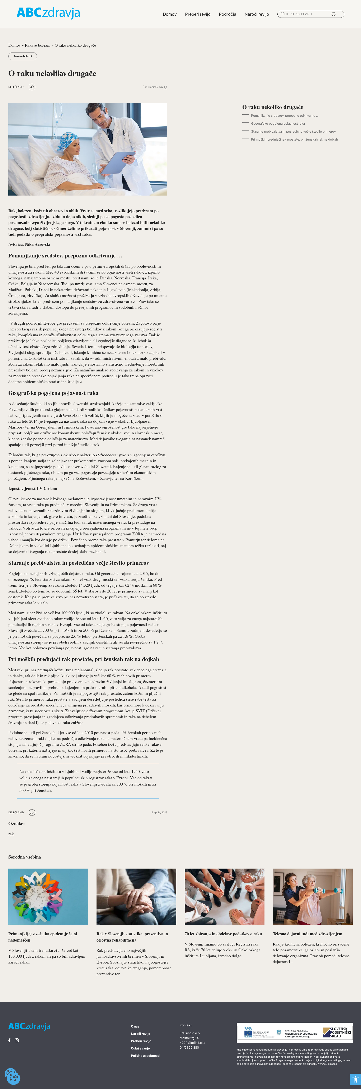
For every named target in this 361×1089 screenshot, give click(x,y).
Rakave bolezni (38, 45)
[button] (355, 1079)
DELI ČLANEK (16, 86)
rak (11, 834)
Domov (14, 45)
